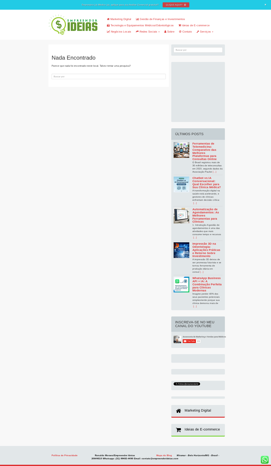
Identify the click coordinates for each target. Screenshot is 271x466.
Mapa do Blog (164, 455)
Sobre (170, 31)
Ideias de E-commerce (195, 25)
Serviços (205, 31)
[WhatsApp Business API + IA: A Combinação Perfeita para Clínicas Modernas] (181, 284)
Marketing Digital (120, 19)
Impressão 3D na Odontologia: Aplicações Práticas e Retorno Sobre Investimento (206, 250)
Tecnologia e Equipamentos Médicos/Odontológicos (142, 25)
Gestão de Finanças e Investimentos (162, 19)
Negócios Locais (120, 31)
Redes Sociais (148, 31)
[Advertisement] (198, 90)
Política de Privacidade (65, 455)
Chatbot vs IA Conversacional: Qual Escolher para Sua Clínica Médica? (206, 182)
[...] (214, 172)
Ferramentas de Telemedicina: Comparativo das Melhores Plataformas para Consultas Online (204, 151)
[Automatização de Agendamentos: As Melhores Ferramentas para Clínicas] (181, 216)
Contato (186, 31)
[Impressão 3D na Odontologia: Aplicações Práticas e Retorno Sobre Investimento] (181, 250)
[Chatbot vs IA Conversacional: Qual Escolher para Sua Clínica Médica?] (181, 184)
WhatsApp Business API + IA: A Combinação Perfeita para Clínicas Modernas (207, 284)
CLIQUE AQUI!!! (174, 5)
